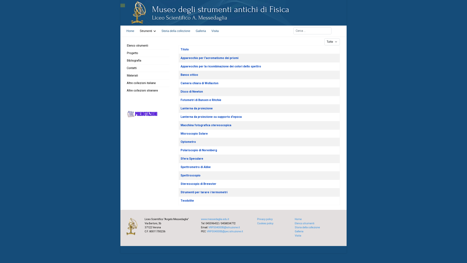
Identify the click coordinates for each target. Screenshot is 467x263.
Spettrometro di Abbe (196, 167)
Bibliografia (134, 60)
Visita (215, 31)
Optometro (188, 142)
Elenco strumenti (137, 45)
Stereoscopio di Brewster (198, 184)
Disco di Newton (192, 91)
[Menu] (122, 5)
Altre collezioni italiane (141, 83)
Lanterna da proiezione (197, 108)
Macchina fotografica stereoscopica (206, 125)
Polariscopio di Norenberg (199, 150)
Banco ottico (189, 75)
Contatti (132, 68)
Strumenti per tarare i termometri (204, 192)
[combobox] (312, 30)
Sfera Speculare (192, 158)
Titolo (185, 49)
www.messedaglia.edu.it (215, 219)
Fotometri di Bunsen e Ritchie (201, 100)
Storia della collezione (175, 31)
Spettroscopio (190, 175)
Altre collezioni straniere (142, 90)
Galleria (201, 31)
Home (130, 31)
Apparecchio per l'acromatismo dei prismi (209, 58)
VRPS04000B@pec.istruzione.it (225, 231)
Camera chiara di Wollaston (199, 83)
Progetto (132, 53)
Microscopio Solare (194, 133)
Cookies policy (265, 223)
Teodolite (187, 200)
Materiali (132, 75)
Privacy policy (265, 219)
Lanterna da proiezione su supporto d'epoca (211, 117)
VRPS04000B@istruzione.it (224, 227)
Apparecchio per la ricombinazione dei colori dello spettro (221, 66)
